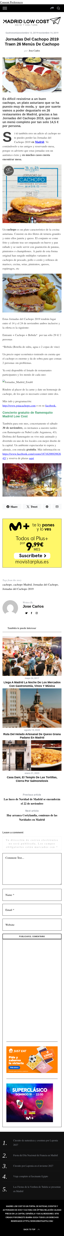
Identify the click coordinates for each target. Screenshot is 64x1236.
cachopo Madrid (22, 584)
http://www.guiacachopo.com (19, 405)
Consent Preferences (11, 2)
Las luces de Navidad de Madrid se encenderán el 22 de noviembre (32, 799)
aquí (31, 458)
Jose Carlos (34, 50)
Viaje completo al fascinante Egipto (30, 1176)
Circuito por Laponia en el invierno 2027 (33, 1165)
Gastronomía (12, 33)
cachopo (7, 584)
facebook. (50, 405)
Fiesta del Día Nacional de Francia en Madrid (35, 1155)
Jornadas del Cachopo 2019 (18, 589)
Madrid (39, 142)
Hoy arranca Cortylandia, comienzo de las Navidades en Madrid (32, 815)
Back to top (29, 1229)
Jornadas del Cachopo (45, 584)
